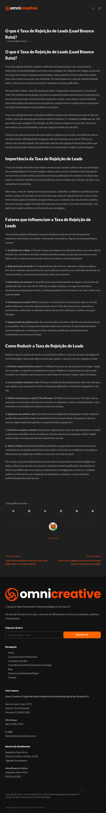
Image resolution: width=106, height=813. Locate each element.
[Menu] (99, 8)
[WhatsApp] (93, 511)
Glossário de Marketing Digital (23, 673)
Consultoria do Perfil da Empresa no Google (29, 665)
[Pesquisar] (93, 8)
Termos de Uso (12, 807)
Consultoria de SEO (18, 661)
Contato (12, 677)
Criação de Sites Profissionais (22, 656)
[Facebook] (13, 511)
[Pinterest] (45, 511)
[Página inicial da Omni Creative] (21, 8)
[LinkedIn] (61, 511)
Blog (10, 669)
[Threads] (77, 511)
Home (11, 652)
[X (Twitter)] (29, 511)
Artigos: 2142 (53, 538)
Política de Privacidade (33, 807)
